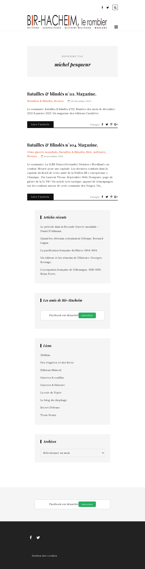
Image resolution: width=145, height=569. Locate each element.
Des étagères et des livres (57, 362)
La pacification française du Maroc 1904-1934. (68, 250)
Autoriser (87, 315)
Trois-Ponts (48, 415)
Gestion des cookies (44, 555)
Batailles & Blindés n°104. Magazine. (62, 145)
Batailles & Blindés (39, 101)
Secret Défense (50, 407)
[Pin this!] (111, 124)
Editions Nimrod (50, 370)
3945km (45, 355)
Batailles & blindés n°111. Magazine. (61, 94)
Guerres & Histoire (52, 385)
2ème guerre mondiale (42, 152)
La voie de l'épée (51, 392)
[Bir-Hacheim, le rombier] (67, 28)
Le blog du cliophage (53, 400)
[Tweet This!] (107, 124)
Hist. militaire (95, 152)
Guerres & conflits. (52, 377)
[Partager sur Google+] (116, 124)
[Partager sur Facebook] (102, 124)
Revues (59, 101)
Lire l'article (40, 124)
